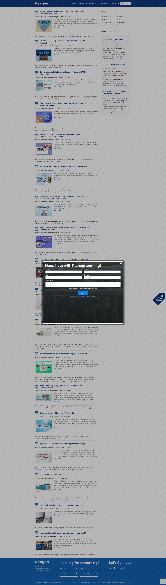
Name (47, 269)
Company (87, 275)
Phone (47, 275)
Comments (49, 280)
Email (86, 269)
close (121, 263)
